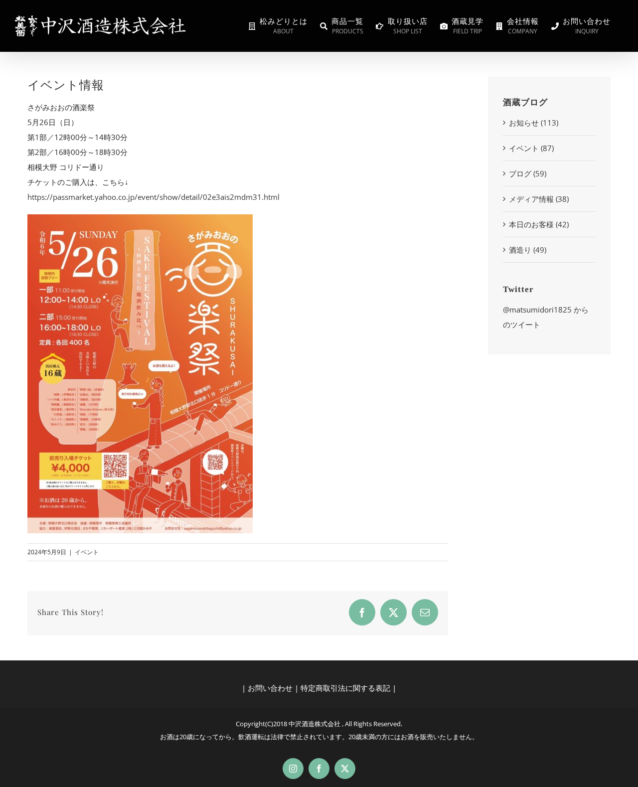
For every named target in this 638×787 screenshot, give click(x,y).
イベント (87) (531, 148)
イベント (87, 552)
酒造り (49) (527, 250)
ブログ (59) (527, 173)
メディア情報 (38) (539, 199)
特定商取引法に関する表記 (345, 688)
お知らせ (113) (533, 123)
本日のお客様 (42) (539, 224)
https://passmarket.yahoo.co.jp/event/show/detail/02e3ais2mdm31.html (153, 197)
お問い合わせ (270, 688)
